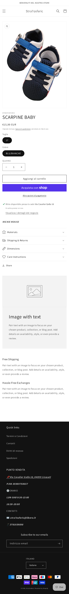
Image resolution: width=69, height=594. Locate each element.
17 (7, 140)
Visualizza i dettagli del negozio (22, 212)
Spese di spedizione (22, 129)
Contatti (10, 443)
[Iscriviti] (58, 543)
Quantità (6, 160)
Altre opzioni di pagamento (34, 195)
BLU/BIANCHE (13, 153)
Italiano (32, 565)
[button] (4, 11)
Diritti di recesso (14, 450)
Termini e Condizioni (17, 436)
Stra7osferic (30, 588)
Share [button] (9, 265)
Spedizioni (11, 458)
